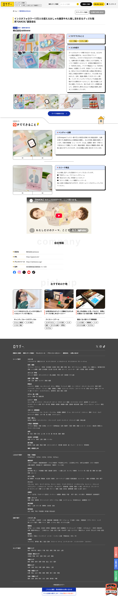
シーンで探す (17, 359)
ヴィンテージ (95, 486)
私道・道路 (36, 445)
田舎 (53, 505)
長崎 (36, 578)
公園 (41, 439)
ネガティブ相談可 (32, 462)
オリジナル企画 (65, 522)
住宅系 (30, 468)
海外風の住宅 (101, 367)
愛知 (29, 561)
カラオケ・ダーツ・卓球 (34, 404)
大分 (43, 578)
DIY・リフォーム (64, 520)
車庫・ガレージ (62, 369)
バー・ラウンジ (76, 386)
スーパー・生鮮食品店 (53, 425)
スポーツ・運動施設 (34, 410)
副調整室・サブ (86, 500)
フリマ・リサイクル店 (34, 428)
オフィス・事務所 (32, 375)
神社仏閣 (82, 420)
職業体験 (49, 520)
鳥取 (40, 573)
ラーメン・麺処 (46, 388)
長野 (40, 561)
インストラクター (79, 541)
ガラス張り (82, 494)
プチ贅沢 (79, 528)
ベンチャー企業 (83, 41)
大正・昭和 (31, 511)
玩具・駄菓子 (64, 425)
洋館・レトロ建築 (32, 369)
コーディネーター (68, 541)
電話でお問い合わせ (98, 12)
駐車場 (29, 445)
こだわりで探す (17, 455)
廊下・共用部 (80, 369)
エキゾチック (86, 486)
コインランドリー (42, 420)
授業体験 (55, 520)
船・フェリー (72, 445)
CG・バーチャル (82, 361)
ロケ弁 (88, 530)
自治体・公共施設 (33, 437)
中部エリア (31, 559)
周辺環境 (30, 503)
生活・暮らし (32, 418)
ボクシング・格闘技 (33, 414)
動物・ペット (42, 522)
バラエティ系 (32, 518)
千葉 (43, 550)
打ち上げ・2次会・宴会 (97, 530)
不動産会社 (66, 536)
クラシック (96, 484)
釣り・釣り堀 (46, 404)
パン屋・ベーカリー (33, 390)
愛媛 (47, 573)
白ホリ (85, 488)
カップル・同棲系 (72, 470)
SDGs (72, 536)
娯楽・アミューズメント (87, 404)
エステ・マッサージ (62, 420)
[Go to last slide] (15, 101)
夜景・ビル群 (78, 488)
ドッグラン (31, 406)
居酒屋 (37, 386)
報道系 (30, 533)
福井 (55, 561)
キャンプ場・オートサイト (35, 402)
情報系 (30, 525)
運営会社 (65, 353)
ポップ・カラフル (45, 484)
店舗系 (30, 492)
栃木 (58, 550)
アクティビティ (56, 414)
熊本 (40, 578)
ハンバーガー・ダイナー (34, 388)
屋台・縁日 (60, 390)
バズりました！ (87, 528)
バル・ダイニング (45, 386)
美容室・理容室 (32, 420)
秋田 (45, 556)
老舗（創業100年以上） (34, 530)
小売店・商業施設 (33, 423)
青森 (34, 556)
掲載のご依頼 (86, 4)
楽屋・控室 (31, 500)
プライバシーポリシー (54, 353)
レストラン (31, 386)
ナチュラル (31, 484)
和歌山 (48, 567)
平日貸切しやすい (63, 462)
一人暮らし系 (62, 470)
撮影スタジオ (41, 361)
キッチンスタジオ (51, 361)
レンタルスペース (62, 361)
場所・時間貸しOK (33, 448)
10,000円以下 (31, 457)
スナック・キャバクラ (88, 386)
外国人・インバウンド (40, 536)
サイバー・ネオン (56, 484)
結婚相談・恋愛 (55, 528)
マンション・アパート (34, 367)
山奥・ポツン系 (37, 505)
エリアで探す (17, 548)
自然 (29, 431)
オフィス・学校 (32, 372)
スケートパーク (76, 412)
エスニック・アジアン (68, 388)
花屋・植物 (72, 425)
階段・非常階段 (89, 369)
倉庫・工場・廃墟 (33, 378)
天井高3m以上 (77, 500)
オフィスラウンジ (43, 375)
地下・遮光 (74, 494)
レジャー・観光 (99, 404)
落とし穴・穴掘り (32, 522)
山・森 (43, 433)
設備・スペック (32, 497)
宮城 (41, 556)
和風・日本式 (63, 488)
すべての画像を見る (58, 113)
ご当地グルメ (45, 530)
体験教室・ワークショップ (68, 528)
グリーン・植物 (54, 488)
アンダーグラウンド (67, 484)
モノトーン (88, 484)
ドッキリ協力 (31, 520)
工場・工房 (31, 380)
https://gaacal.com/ (32, 257)
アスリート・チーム (56, 541)
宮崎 (47, 578)
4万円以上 (56, 457)
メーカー (49, 536)
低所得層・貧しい (32, 470)
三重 (52, 567)
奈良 (36, 567)
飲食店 (30, 384)
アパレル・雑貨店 (32, 425)
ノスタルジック (41, 486)
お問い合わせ (74, 353)
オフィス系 (31, 476)
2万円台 (44, 457)
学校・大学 (60, 375)
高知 (55, 573)
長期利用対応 (47, 465)
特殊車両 (86, 445)
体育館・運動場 (61, 412)
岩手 (37, 556)
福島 (52, 556)
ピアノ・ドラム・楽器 (56, 500)
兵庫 (40, 567)
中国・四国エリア (33, 570)
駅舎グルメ (82, 530)
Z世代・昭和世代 (97, 528)
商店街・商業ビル (97, 425)
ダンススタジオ (72, 361)
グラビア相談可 (52, 462)
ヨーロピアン (58, 486)
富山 (47, 561)
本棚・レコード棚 (43, 488)
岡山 (32, 573)
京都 (32, 567)
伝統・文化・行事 (55, 530)
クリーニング (52, 420)
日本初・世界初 (45, 528)
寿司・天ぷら (90, 388)
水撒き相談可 (31, 465)
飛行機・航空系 (62, 445)
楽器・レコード (81, 425)
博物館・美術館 (55, 404)
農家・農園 (61, 433)
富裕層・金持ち (52, 470)
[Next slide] (102, 101)
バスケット (85, 412)
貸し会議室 (53, 375)
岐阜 (36, 561)
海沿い (29, 505)
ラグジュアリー (32, 486)
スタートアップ (60, 478)
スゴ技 (44, 520)
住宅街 (49, 505)
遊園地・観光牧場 (74, 404)
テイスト (30, 482)
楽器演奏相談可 (43, 462)
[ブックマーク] (39, 291)
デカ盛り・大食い (75, 520)
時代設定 (30, 509)
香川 (51, 573)
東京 (29, 550)
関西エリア (31, 565)
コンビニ (89, 425)
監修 (48, 522)
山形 (48, 556)
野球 (90, 412)
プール (69, 412)
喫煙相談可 (89, 494)
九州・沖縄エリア (33, 576)
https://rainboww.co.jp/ (34, 262)
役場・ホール (31, 439)
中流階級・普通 (43, 470)
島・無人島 (54, 433)
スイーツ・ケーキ (80, 388)
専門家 (37, 541)
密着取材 (83, 520)
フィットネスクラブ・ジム (35, 412)
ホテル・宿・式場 (33, 394)
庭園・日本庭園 (43, 369)
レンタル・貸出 (55, 522)
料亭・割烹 (98, 386)
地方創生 (30, 536)
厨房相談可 (96, 494)
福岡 (29, 578)
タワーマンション (77, 367)
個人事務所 (31, 478)
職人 (41, 541)
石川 (51, 561)
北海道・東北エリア (34, 553)
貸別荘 (85, 367)
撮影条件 (30, 460)
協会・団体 (47, 541)
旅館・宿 (35, 396)
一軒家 (43, 367)
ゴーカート (80, 445)
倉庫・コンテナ (39, 380)
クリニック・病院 (74, 420)
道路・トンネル (48, 439)
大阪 (29, 567)
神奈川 (39, 550)
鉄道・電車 (43, 445)
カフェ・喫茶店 (55, 386)
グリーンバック (44, 500)
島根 (43, 573)
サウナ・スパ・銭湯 (63, 402)
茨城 (55, 550)
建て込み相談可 (84, 462)
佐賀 (32, 578)
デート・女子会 (32, 494)
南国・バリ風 (78, 486)
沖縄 (56, 578)
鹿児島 (52, 578)
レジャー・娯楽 (32, 399)
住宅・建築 (31, 364)
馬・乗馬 (48, 414)
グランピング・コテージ (50, 402)
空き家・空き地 (52, 369)
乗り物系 (30, 442)
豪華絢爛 (70, 488)
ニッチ (99, 520)
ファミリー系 (81, 470)
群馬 (51, 550)
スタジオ (30, 359)
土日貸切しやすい (74, 462)
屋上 (69, 367)
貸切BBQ (53, 390)
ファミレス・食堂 (66, 386)
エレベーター (72, 369)
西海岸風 (65, 486)
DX (75, 536)
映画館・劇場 (64, 404)
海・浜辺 (30, 433)
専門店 (29, 528)
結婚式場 (41, 396)
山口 (36, 573)
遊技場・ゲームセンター (90, 402)
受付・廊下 (99, 478)
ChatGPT (64, 530)
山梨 (62, 550)
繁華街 (44, 505)
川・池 (48, 433)
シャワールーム (67, 500)
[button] (24, 101)
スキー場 (42, 414)
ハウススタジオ (32, 361)
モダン (37, 484)
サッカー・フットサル (50, 412)
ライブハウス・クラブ (77, 402)
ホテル (29, 396)
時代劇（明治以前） (50, 511)
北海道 (29, 556)
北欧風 (71, 486)
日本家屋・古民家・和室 (53, 367)
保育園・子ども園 (69, 375)
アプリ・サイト (91, 520)
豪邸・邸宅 (64, 367)
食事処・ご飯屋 (56, 388)
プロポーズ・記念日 (42, 494)
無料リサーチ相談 (53, 4)
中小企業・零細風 (40, 478)
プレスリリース (40, 353)
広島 (29, 573)
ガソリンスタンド (52, 445)
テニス (94, 412)
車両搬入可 (39, 465)
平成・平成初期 (39, 511)
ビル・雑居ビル (92, 367)
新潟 (43, 561)
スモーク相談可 (94, 462)
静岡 (32, 561)
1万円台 (38, 457)
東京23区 (33, 550)
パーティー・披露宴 (55, 494)
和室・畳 (89, 470)
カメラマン (88, 541)
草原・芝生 (37, 433)
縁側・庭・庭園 (97, 470)
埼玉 (47, 550)
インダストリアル (79, 484)
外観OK (54, 465)
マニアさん (31, 541)
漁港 (37, 439)
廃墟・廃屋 (48, 380)
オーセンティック (32, 488)
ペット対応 (61, 465)
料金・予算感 (32, 455)
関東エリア (31, 548)
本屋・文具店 (42, 425)
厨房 (65, 390)
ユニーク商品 (73, 41)
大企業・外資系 (50, 478)
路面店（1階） (66, 494)
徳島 (58, 573)
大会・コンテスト (72, 530)
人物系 (30, 539)
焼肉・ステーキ (99, 388)
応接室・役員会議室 (71, 478)
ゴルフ (99, 412)
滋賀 (43, 567)
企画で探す (16, 518)
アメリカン (50, 486)
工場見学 (38, 520)
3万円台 (49, 457)
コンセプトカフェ (45, 390)
